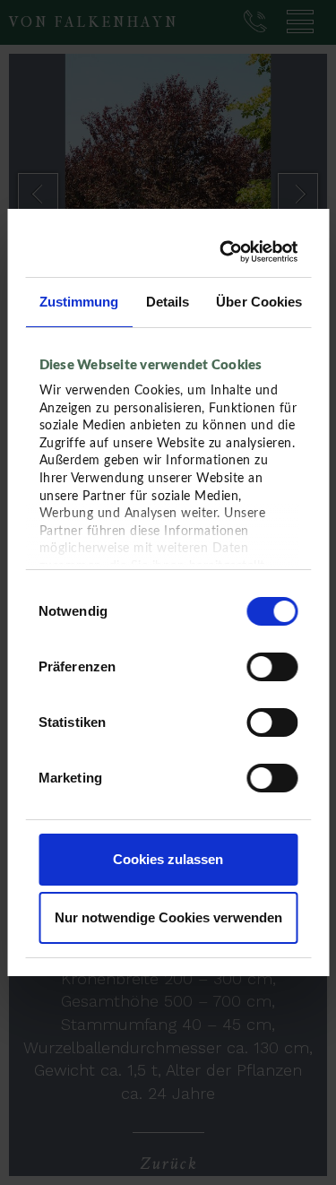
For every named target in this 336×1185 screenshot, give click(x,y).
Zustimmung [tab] (78, 301)
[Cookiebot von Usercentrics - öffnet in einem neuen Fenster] (226, 252)
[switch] (271, 667)
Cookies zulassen (168, 859)
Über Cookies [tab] (259, 301)
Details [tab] (167, 301)
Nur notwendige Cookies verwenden (168, 917)
